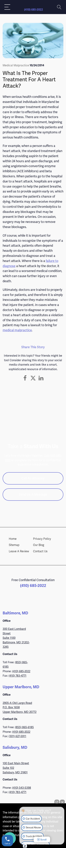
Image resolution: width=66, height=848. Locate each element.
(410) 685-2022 (33, 9)
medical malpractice (17, 330)
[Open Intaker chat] (25, 846)
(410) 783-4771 (17, 676)
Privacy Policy (42, 539)
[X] (33, 378)
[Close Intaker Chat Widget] (62, 802)
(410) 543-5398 (21, 788)
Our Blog (38, 545)
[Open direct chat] (56, 802)
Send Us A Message (33, 494)
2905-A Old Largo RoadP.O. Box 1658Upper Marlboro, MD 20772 (19, 707)
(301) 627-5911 (17, 736)
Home (13, 539)
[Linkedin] (41, 378)
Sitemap (14, 545)
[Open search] (59, 7)
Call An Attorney (33, 478)
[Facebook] (25, 378)
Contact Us (40, 551)
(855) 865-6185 (24, 727)
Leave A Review (19, 551)
